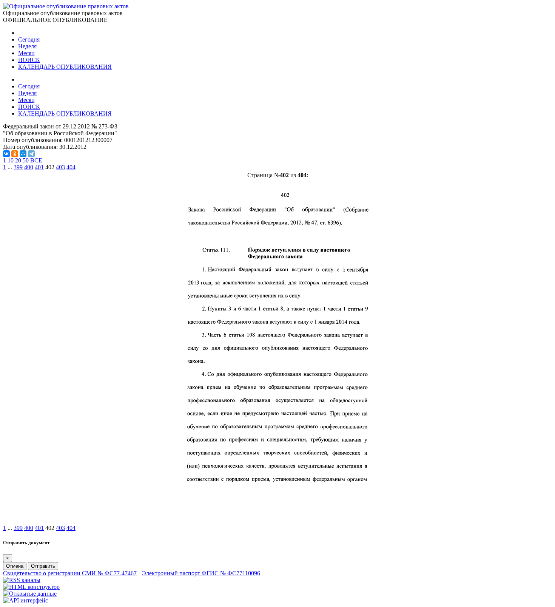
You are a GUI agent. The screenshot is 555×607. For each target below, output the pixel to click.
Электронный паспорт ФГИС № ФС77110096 (201, 573)
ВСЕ (36, 160)
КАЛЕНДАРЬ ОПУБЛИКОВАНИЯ (65, 66)
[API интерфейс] (25, 600)
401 (39, 167)
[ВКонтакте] (6, 153)
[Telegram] (31, 153)
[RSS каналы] (21, 580)
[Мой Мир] (23, 153)
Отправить (43, 566)
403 (60, 167)
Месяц (26, 53)
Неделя (27, 46)
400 (28, 167)
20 (18, 160)
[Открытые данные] (30, 593)
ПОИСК (29, 60)
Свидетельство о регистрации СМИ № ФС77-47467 (70, 573)
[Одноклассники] (14, 153)
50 (26, 160)
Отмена (14, 566)
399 (18, 167)
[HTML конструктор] (31, 587)
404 (71, 167)
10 (11, 160)
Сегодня (29, 39)
